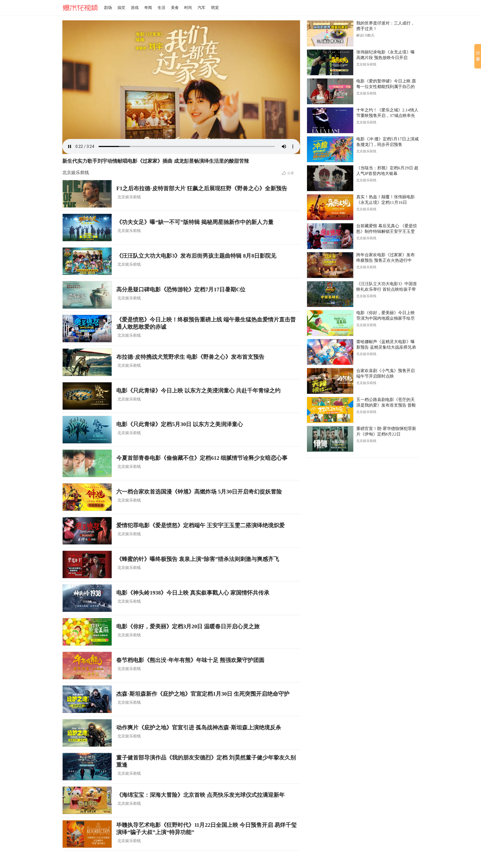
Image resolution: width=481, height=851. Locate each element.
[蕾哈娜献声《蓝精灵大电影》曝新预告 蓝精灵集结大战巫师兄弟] (330, 352)
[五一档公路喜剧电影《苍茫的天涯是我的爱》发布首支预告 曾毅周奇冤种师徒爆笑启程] (330, 410)
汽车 (201, 8)
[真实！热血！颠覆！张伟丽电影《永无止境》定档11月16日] (330, 207)
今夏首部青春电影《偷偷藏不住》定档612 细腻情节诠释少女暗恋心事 (202, 458)
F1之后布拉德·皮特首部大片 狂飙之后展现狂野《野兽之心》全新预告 (201, 188)
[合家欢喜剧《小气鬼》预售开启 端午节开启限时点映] (330, 381)
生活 (161, 8)
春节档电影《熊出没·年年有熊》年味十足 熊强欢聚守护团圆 (190, 660)
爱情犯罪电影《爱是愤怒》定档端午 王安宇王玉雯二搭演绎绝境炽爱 (200, 525)
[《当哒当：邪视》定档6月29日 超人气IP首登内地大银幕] (330, 178)
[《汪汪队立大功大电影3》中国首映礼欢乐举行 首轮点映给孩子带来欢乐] (330, 294)
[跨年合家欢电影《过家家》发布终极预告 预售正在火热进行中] (330, 265)
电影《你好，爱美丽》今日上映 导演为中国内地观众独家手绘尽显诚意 (385, 318)
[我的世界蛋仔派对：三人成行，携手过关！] (330, 33)
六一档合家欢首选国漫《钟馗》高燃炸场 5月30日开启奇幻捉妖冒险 (199, 491)
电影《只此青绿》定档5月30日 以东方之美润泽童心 (179, 424)
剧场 (108, 8)
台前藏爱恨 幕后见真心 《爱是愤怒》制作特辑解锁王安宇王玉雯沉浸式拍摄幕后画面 (386, 231)
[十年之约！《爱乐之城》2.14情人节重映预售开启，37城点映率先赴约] (330, 120)
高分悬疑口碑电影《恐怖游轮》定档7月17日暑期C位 (181, 289)
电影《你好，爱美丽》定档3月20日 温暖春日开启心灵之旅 (188, 626)
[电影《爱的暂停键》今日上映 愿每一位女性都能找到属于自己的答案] (330, 91)
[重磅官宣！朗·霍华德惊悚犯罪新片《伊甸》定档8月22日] (330, 439)
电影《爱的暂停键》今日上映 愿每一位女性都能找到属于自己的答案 (386, 86)
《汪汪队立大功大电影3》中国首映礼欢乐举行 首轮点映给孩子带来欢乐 (386, 289)
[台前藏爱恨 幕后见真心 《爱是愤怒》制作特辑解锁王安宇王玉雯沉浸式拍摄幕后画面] (330, 236)
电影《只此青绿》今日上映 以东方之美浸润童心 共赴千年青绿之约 (198, 390)
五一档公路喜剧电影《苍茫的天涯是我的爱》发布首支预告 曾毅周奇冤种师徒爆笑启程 (386, 405)
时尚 (188, 8)
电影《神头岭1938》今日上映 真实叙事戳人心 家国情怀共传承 (192, 593)
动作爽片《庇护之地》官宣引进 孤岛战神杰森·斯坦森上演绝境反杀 (198, 727)
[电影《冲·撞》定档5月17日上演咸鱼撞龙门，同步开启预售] (330, 149)
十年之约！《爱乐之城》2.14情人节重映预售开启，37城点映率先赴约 (387, 115)
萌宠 (215, 8)
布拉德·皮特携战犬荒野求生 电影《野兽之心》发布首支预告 (190, 357)
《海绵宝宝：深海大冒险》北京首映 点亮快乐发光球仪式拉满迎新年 (200, 795)
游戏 (135, 8)
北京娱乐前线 (129, 197)
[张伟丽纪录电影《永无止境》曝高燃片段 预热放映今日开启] (330, 62)
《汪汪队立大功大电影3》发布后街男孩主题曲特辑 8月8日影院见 (196, 256)
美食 (175, 8)
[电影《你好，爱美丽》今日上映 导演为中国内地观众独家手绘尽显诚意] (330, 323)
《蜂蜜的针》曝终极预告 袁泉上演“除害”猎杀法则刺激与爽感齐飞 (197, 559)
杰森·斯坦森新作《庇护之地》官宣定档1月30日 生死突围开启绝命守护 (202, 694)
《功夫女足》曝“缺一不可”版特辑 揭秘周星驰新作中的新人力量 (195, 222)
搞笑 (121, 8)
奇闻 (148, 8)
